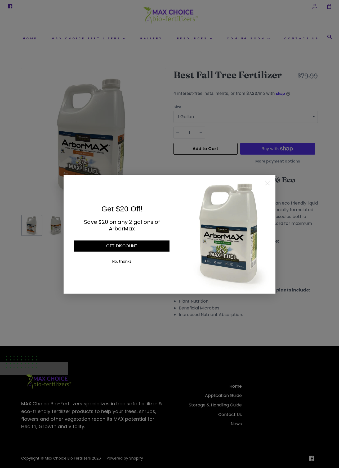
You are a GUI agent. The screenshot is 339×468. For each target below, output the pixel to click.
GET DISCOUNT (121, 246)
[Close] (267, 183)
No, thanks (121, 261)
